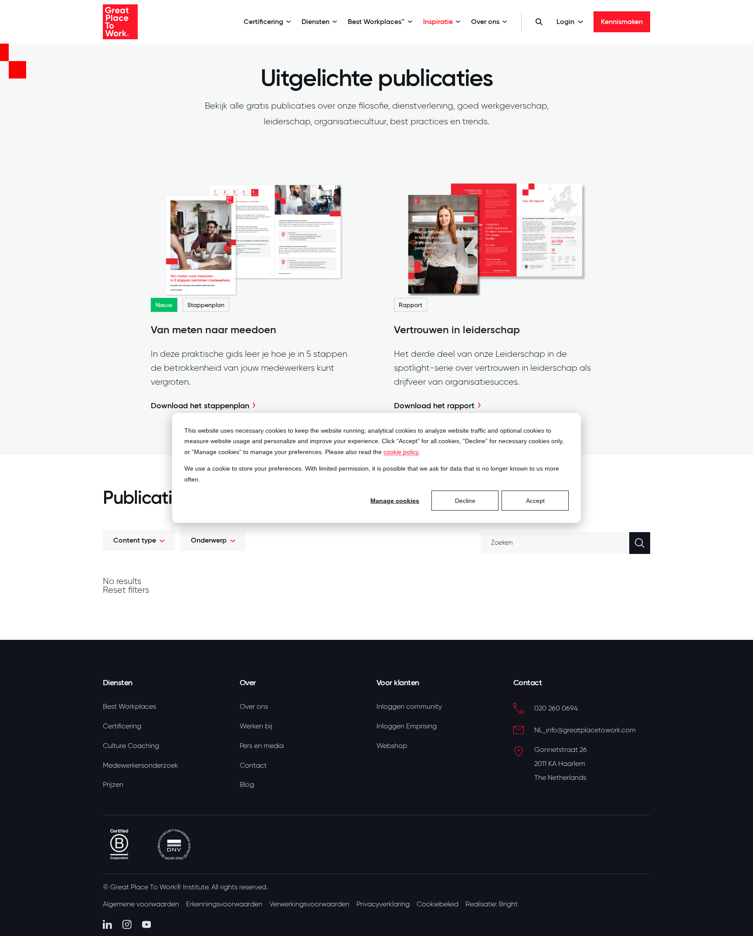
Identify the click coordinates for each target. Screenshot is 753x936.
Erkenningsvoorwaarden (224, 904)
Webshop (391, 745)
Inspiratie (438, 21)
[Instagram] (127, 924)
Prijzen (113, 784)
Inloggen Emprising (406, 726)
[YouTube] (146, 924)
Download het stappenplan (200, 406)
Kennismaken (622, 21)
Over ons (485, 21)
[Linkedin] (107, 924)
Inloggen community (409, 706)
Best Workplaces (129, 706)
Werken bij (256, 726)
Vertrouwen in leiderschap (457, 329)
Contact (253, 765)
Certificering (263, 21)
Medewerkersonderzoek (140, 765)
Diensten (315, 21)
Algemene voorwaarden (141, 904)
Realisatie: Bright (491, 904)
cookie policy (401, 451)
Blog (247, 784)
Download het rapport (434, 406)
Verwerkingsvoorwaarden (309, 904)
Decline (465, 500)
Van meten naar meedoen (213, 329)
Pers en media (262, 745)
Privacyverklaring (383, 904)
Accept (535, 500)
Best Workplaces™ (376, 21)
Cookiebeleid (437, 904)
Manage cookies (394, 500)
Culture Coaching (131, 745)
